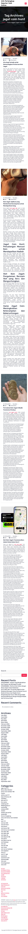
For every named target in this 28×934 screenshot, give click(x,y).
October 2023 (5, 771)
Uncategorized (5, 863)
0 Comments (13, 60)
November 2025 (5, 727)
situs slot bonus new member (9, 817)
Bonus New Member (6, 790)
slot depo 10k (5, 831)
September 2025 (6, 731)
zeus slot (3, 864)
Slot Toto (3, 889)
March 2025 (4, 741)
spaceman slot (5, 857)
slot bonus (4, 826)
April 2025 (4, 739)
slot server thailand (5, 871)
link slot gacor (4, 916)
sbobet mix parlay (6, 812)
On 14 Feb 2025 (6, 58)
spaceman (4, 856)
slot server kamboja (6, 849)
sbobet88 (4, 814)
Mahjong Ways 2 (5, 805)
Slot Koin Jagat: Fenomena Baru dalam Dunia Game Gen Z (13, 541)
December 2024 (5, 746)
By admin (15, 58)
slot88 (2, 875)
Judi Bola (3, 798)
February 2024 (5, 764)
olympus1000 (4, 809)
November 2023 (5, 769)
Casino (3, 793)
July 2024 (4, 755)
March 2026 (4, 722)
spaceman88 (5, 859)
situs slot (3, 886)
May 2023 (3, 779)
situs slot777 (4, 920)
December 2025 (5, 726)
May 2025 (3, 738)
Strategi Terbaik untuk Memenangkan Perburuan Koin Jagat (13, 64)
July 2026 (4, 715)
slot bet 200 (4, 823)
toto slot (3, 861)
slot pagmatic (4, 906)
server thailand (4, 919)
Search (3, 671)
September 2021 (5, 781)
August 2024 (4, 753)
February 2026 (5, 724)
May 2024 (4, 759)
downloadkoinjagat (11, 71)
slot (2, 891)
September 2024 (6, 752)
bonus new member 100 (7, 791)
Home (3, 22)
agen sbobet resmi (5, 912)
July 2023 (4, 776)
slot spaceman (4, 883)
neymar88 (4, 807)
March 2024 (4, 762)
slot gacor (4, 838)
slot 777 (3, 821)
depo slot (3, 914)
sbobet (3, 810)
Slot (5, 60)
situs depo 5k (4, 917)
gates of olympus (5, 893)
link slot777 (4, 800)
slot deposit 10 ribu (5, 870)
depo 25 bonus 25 (6, 797)
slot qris (3, 844)
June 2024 (4, 757)
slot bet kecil (4, 824)
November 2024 (5, 748)
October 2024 (5, 750)
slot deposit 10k (5, 837)
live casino (4, 802)
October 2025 (5, 729)
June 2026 (4, 717)
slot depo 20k (5, 833)
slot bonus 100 (5, 828)
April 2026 (4, 720)
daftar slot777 (5, 795)
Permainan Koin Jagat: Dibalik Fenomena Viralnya (13, 409)
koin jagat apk (13, 208)
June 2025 (4, 736)
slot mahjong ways (5, 873)
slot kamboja (4, 842)
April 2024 (4, 760)
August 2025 (4, 732)
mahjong (3, 878)
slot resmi (4, 847)
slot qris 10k (4, 845)
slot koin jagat (18, 544)
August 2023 (4, 774)
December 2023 (5, 767)
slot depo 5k (4, 835)
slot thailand (4, 850)
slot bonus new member (8, 830)
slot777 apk (4, 854)
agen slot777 (5, 788)
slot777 (3, 852)
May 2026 (4, 719)
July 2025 (4, 734)
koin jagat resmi (13, 412)
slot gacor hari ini (6, 840)
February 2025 (5, 743)
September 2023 (6, 772)
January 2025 (5, 745)
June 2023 (4, 778)
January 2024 (5, 766)
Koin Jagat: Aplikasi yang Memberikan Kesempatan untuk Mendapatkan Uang (13, 204)
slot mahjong (4, 896)
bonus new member (5, 888)
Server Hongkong (6, 816)
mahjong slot (4, 804)
